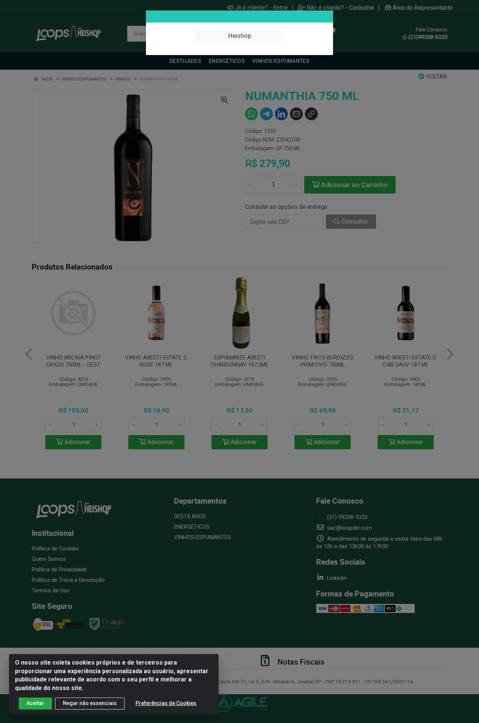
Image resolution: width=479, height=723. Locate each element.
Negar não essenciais (90, 703)
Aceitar (35, 703)
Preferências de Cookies (165, 703)
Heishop (239, 35)
